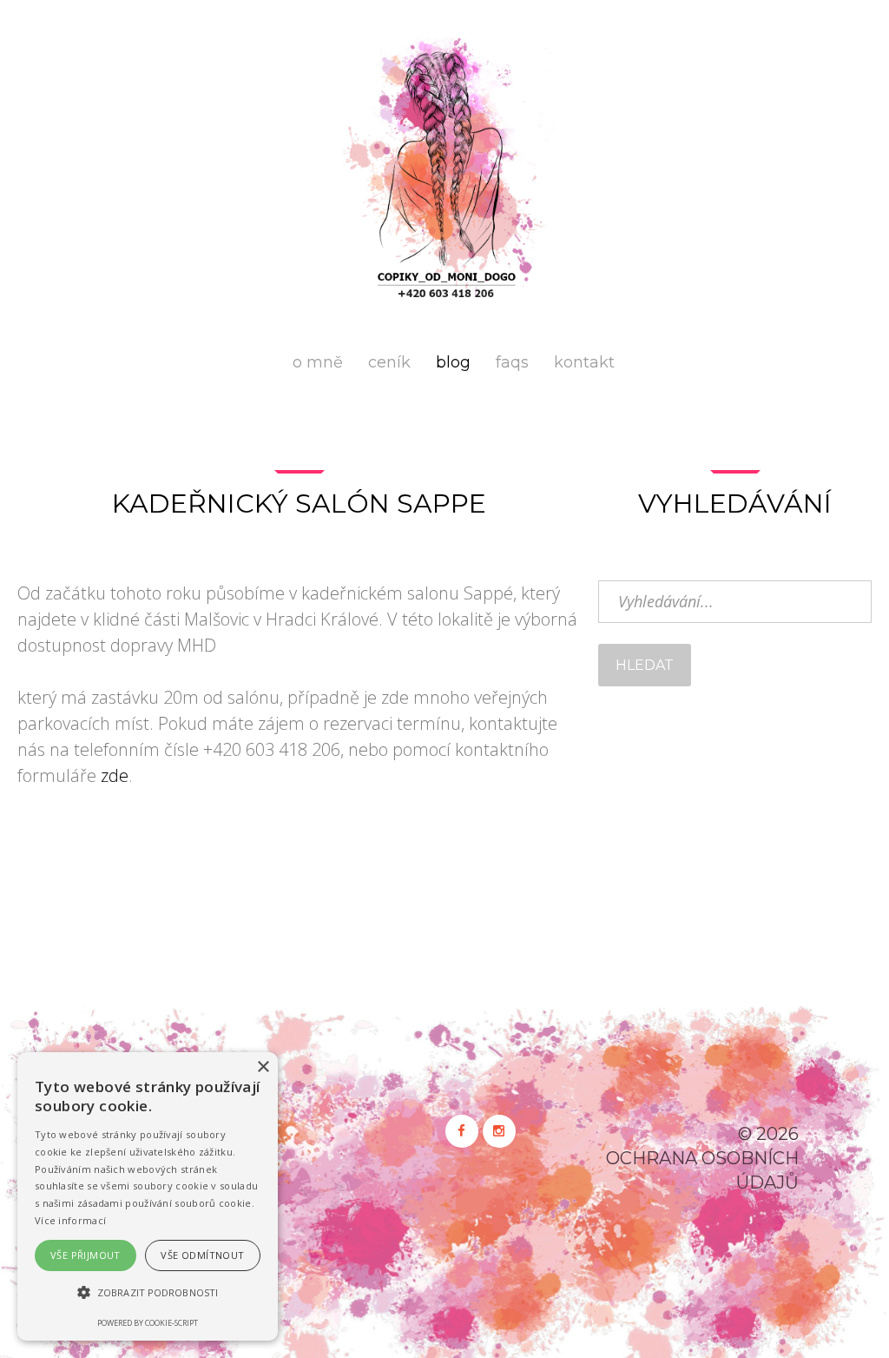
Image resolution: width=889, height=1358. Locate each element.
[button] (147, 1293)
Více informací (70, 1220)
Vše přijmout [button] (85, 1255)
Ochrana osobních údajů (702, 1170)
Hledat (645, 665)
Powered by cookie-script (147, 1322)
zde (114, 775)
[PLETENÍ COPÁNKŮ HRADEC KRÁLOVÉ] (444, 168)
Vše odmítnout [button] (202, 1255)
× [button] (262, 1067)
